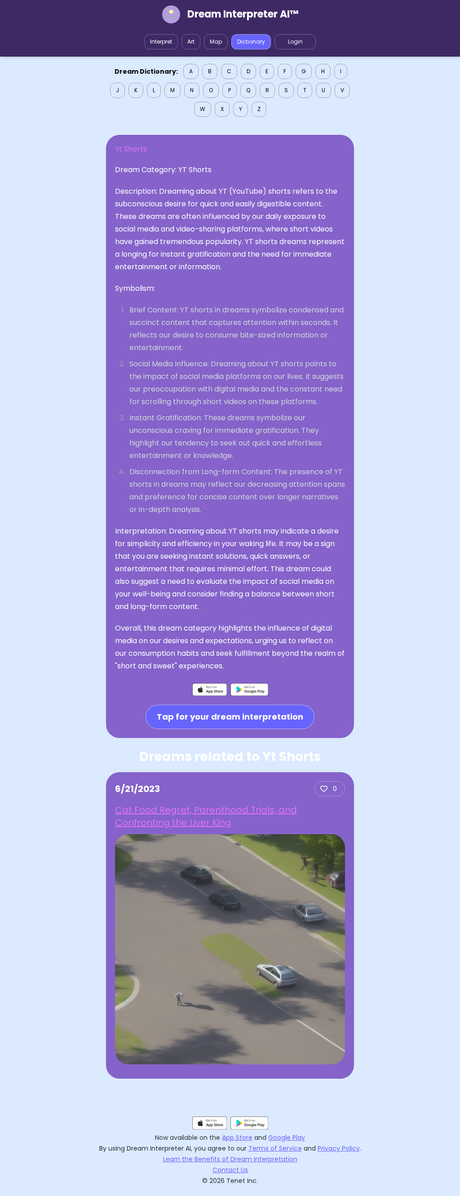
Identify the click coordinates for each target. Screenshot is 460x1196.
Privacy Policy (339, 1148)
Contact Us (230, 1169)
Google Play (286, 1137)
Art (191, 41)
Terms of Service (275, 1148)
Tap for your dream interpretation (230, 716)
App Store (237, 1137)
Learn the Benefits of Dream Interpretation (230, 1159)
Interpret (161, 41)
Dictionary (251, 41)
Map (216, 41)
